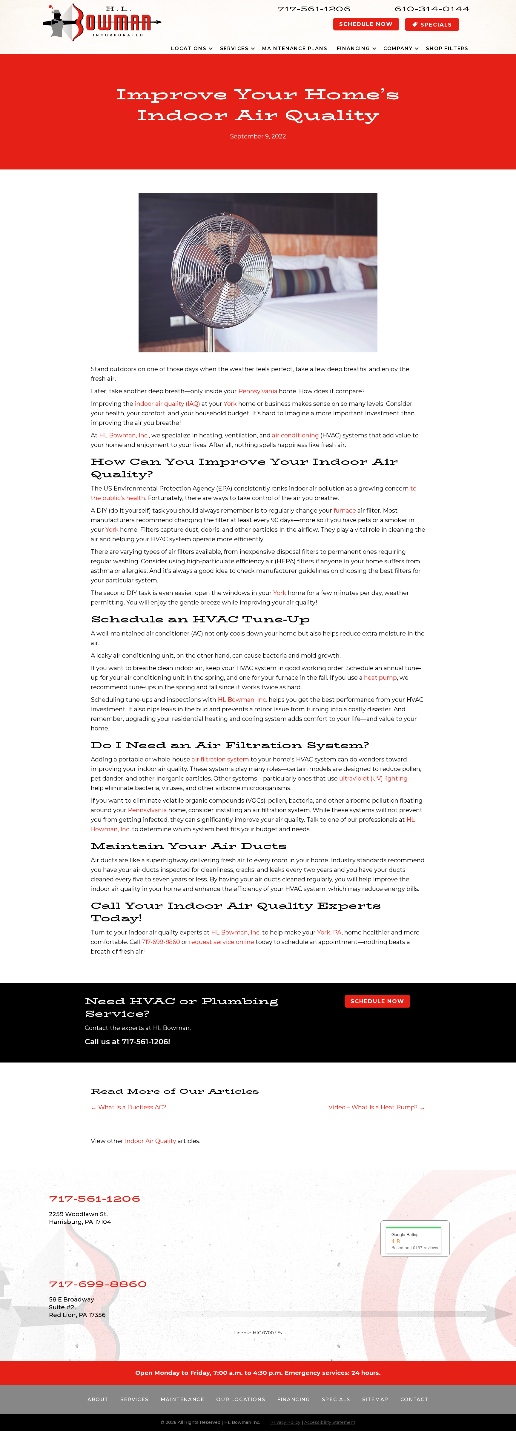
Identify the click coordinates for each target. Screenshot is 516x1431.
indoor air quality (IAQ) (167, 403)
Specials (336, 1356)
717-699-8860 (161, 942)
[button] (211, 48)
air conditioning (295, 435)
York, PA (329, 932)
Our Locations (240, 1356)
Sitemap (375, 1356)
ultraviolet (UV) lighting (373, 778)
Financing (353, 48)
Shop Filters (447, 48)
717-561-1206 (314, 8)
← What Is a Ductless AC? (128, 1107)
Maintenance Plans (295, 48)
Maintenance (183, 1356)
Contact (414, 1356)
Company (398, 48)
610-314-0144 (432, 8)
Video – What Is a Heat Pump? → (376, 1107)
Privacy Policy (285, 1379)
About (97, 1356)
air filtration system (220, 759)
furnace (345, 510)
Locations (188, 48)
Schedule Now (366, 24)
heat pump (380, 677)
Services (234, 48)
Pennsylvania (257, 391)
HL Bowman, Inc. (124, 435)
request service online (221, 942)
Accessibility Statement (329, 1379)
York (230, 403)
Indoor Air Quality (150, 1141)
